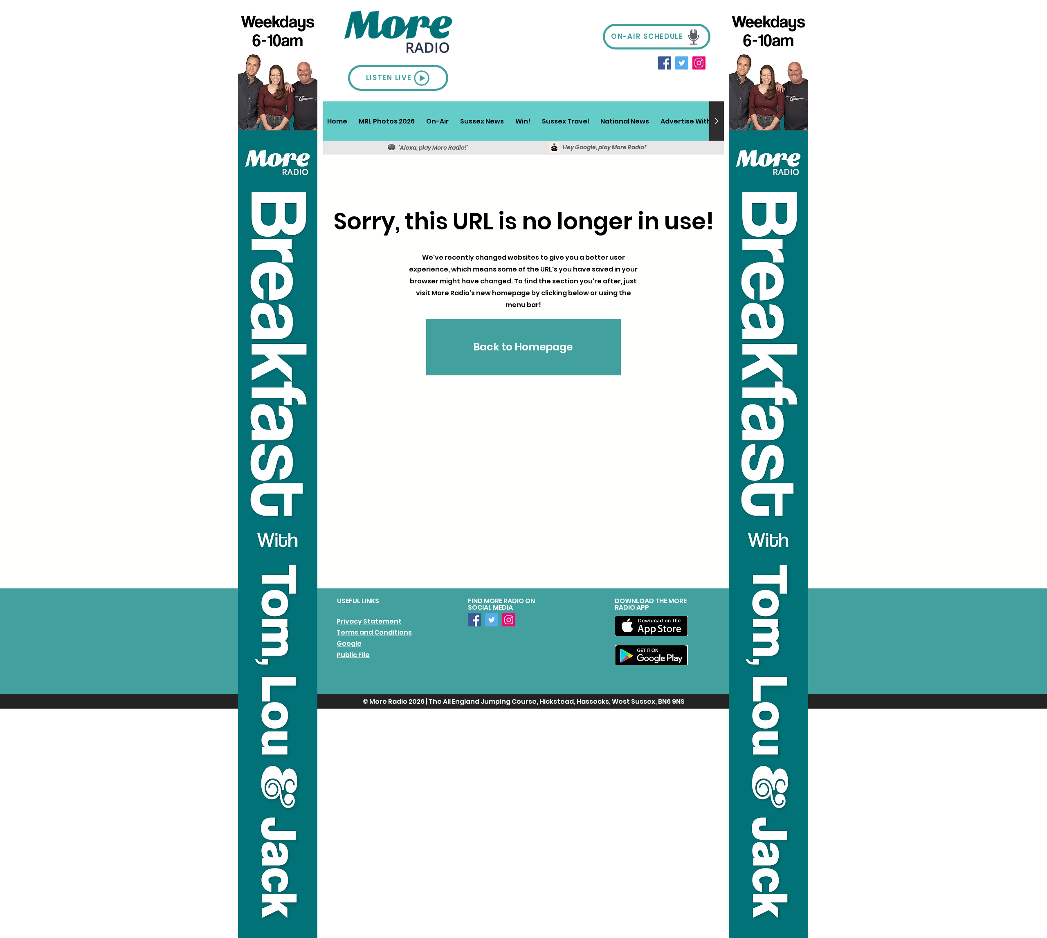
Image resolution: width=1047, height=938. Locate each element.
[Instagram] (698, 63)
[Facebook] (664, 63)
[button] (437, 121)
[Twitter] (681, 63)
